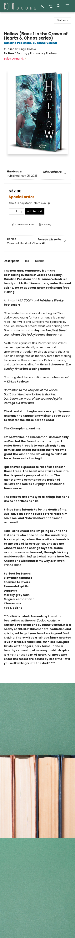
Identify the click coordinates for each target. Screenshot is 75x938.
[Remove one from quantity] (11, 211)
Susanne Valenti (45, 43)
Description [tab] (11, 261)
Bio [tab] (27, 261)
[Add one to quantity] (21, 211)
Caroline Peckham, (18, 43)
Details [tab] (39, 261)
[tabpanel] (37, 471)
